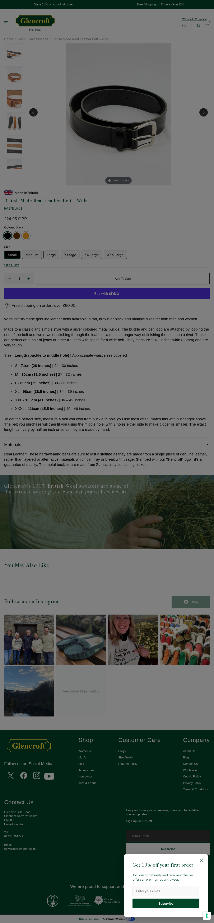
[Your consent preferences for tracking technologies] (207, 916)
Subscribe (165, 903)
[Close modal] (201, 860)
